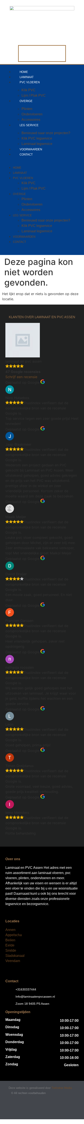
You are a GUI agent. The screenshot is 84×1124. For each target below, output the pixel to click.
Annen (10, 930)
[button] (42, 159)
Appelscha (13, 935)
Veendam (12, 961)
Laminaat (20, 172)
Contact (26, 154)
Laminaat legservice (37, 231)
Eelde (9, 945)
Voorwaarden (24, 236)
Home (17, 167)
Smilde (10, 950)
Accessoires (31, 210)
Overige (26, 101)
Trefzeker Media (61, 1087)
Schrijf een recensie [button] (21, 377)
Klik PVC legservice (37, 138)
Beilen (10, 940)
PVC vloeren (30, 82)
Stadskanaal (15, 955)
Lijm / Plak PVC (34, 188)
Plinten (27, 109)
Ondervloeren (32, 114)
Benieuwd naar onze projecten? (46, 133)
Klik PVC (29, 90)
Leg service (29, 125)
